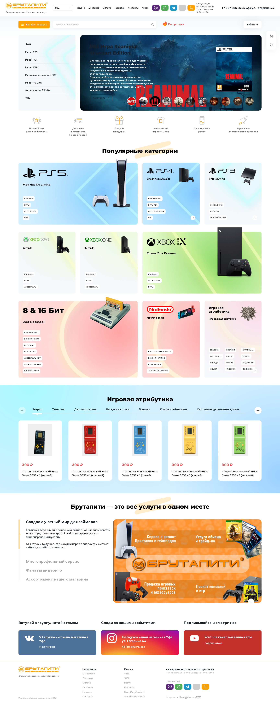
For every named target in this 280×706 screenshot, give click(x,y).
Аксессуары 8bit (32, 354)
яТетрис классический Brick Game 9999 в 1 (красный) (90, 469)
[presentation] (22, 406)
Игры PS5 (31, 52)
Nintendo (129, 683)
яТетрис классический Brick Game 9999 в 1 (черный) (40, 469)
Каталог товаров (36, 24)
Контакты (133, 7)
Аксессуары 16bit (32, 360)
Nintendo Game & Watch (159, 347)
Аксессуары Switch (158, 366)
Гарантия (119, 7)
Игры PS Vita (33, 82)
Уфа (57, 7)
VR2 (27, 97)
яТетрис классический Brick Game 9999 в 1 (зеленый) (240, 469)
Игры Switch (154, 360)
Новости (87, 687)
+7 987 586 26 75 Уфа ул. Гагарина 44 (248, 8)
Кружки (246, 352)
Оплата (107, 7)
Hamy (127, 678)
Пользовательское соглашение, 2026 (37, 693)
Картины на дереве (249, 346)
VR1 (149, 213)
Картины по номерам (216, 352)
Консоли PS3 (216, 201)
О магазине (88, 669)
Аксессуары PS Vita (38, 90)
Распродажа (176, 24)
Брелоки (214, 346)
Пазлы (229, 358)
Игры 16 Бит (29, 347)
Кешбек (81, 7)
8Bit (126, 669)
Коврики (230, 346)
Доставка (93, 7)
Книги (229, 352)
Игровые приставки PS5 (41, 75)
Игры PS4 (31, 60)
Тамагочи (58, 405)
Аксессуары (30, 207)
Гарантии (87, 683)
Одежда (214, 358)
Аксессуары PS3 (218, 213)
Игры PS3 (214, 207)
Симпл (213, 365)
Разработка (172, 693)
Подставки (248, 358)
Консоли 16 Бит (31, 334)
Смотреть (99, 93)
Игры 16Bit (32, 67)
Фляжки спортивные (249, 365)
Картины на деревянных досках (218, 405)
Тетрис (37, 405)
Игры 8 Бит (29, 341)
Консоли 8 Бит (31, 328)
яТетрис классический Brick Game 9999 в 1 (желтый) (190, 469)
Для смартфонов (85, 405)
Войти (251, 24)
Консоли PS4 (154, 194)
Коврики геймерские (173, 405)
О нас (145, 7)
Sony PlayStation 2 (134, 692)
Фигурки (230, 365)
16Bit (127, 673)
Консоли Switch (156, 354)
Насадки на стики (117, 405)
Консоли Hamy (31, 366)
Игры (26, 201)
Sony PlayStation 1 (134, 687)
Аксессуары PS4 (156, 207)
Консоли (28, 194)
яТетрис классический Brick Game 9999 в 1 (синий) (140, 469)
